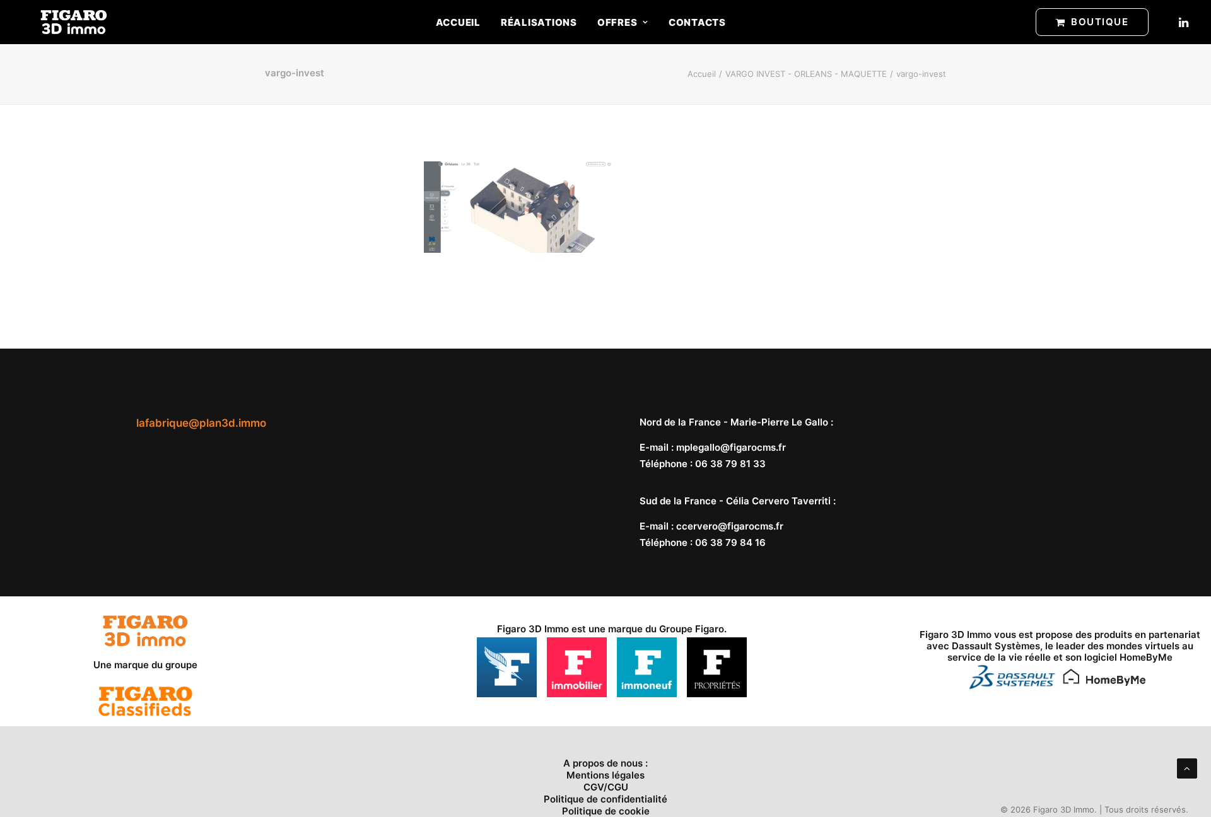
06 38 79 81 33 (730, 464)
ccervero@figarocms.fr (729, 526)
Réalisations (539, 22)
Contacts (697, 22)
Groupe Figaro (691, 629)
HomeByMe (1146, 657)
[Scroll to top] (1187, 768)
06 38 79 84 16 (730, 542)
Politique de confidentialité (605, 799)
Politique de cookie (606, 811)
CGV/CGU (605, 787)
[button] (1182, 22)
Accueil (458, 22)
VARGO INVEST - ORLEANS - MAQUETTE (806, 74)
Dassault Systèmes (996, 646)
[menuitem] (458, 22)
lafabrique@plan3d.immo (201, 423)
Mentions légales (605, 775)
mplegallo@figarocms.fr (731, 447)
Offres (617, 22)
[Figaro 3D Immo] (74, 22)
